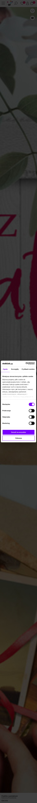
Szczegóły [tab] (15, 369)
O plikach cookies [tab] (28, 369)
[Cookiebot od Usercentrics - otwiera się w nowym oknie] (26, 363)
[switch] (32, 410)
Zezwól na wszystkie (18, 432)
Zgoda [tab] (5, 369)
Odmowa (18, 438)
